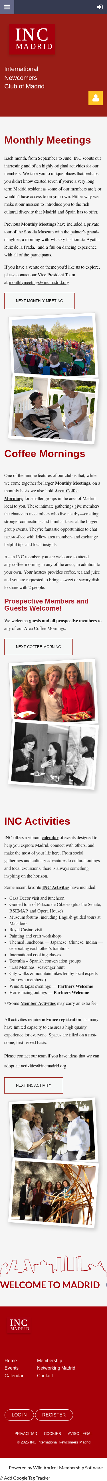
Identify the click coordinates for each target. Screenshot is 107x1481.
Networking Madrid (56, 1368)
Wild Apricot (45, 1467)
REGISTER (54, 1414)
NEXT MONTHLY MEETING (39, 301)
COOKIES (52, 1434)
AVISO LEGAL (80, 1434)
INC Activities (55, 887)
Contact (45, 1375)
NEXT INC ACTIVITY (33, 1085)
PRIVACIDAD (26, 1434)
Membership (49, 1360)
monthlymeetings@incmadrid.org (39, 282)
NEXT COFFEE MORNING (38, 647)
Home (11, 1360)
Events (12, 1368)
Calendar (14, 1375)
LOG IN (19, 1414)
